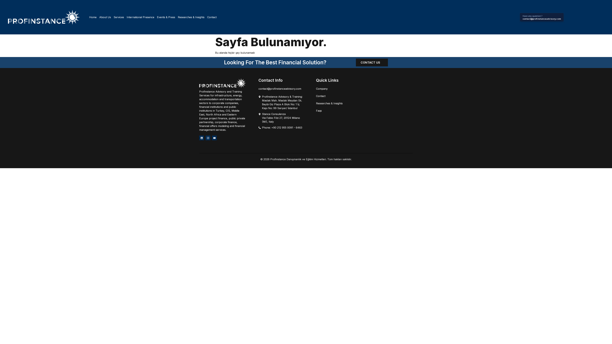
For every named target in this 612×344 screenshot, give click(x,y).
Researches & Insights (191, 17)
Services (119, 17)
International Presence (140, 17)
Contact (212, 17)
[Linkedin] (201, 138)
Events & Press (166, 17)
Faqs (319, 110)
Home (93, 17)
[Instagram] (208, 138)
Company (322, 88)
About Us (105, 17)
